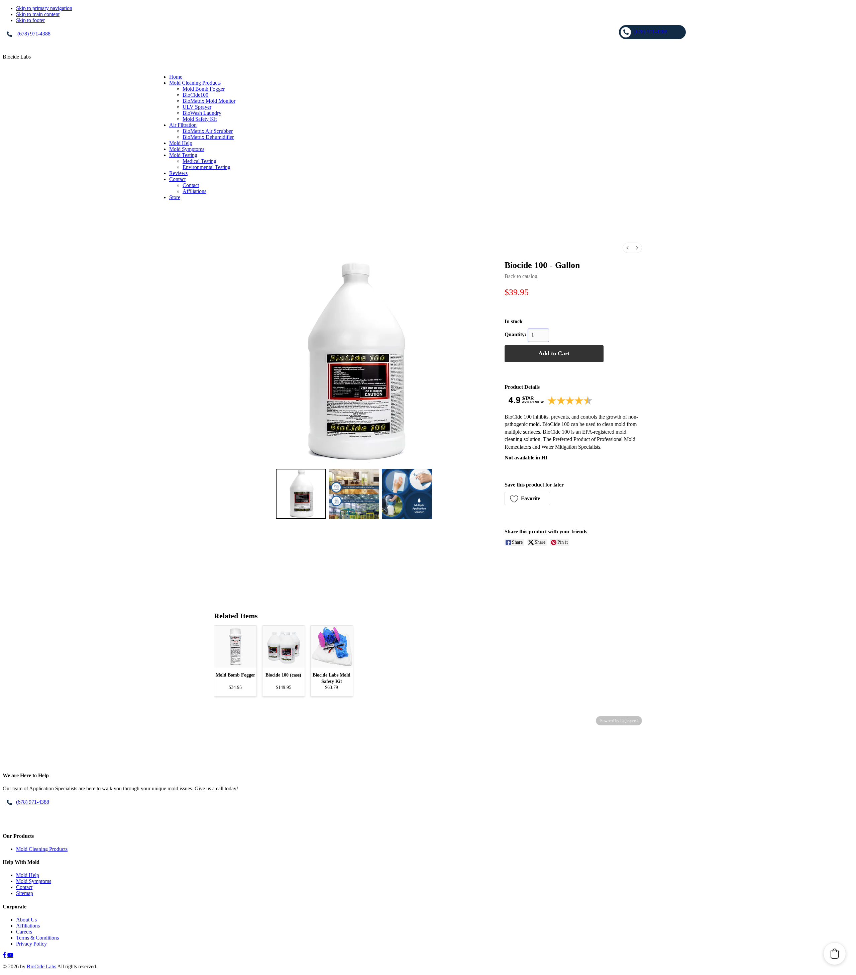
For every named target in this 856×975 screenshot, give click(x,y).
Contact (24, 887)
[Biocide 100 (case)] (283, 647)
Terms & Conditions (37, 938)
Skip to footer (30, 20)
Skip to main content (38, 14)
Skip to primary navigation (44, 8)
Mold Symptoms (33, 881)
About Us (26, 919)
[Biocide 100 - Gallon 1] (354, 494)
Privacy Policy (31, 944)
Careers (24, 932)
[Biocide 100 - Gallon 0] (301, 494)
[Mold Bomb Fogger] (235, 647)
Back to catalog (521, 276)
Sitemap (24, 893)
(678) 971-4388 (33, 33)
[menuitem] (627, 248)
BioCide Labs (41, 966)
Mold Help (27, 875)
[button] (527, 498)
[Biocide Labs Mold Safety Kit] (332, 647)
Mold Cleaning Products (42, 849)
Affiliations (28, 925)
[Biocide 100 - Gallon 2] (407, 494)
